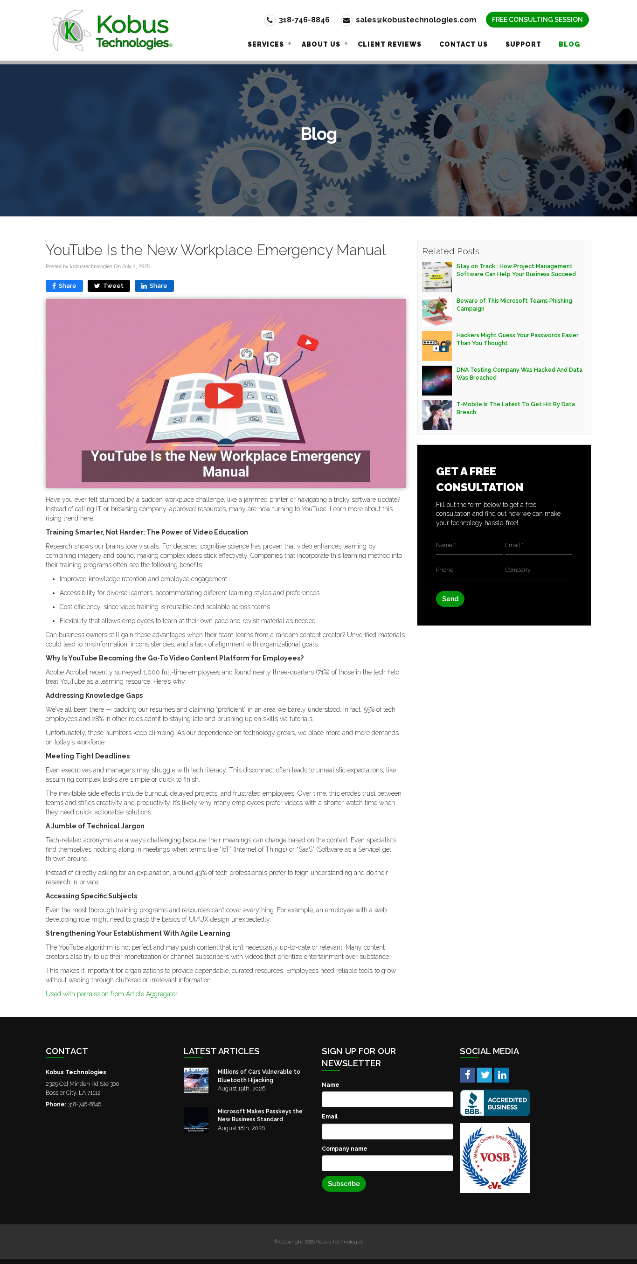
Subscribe (344, 1184)
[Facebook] (467, 1074)
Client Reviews (390, 44)
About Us (321, 44)
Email (330, 1116)
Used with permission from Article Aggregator (112, 994)
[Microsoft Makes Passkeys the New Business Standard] (196, 1120)
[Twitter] (484, 1074)
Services (266, 44)
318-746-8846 (303, 19)
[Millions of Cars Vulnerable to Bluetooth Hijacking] (196, 1080)
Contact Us (463, 44)
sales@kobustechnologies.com (415, 19)
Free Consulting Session (537, 19)
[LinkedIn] (501, 1074)
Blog (569, 44)
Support (523, 44)
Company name (344, 1148)
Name (330, 1084)
